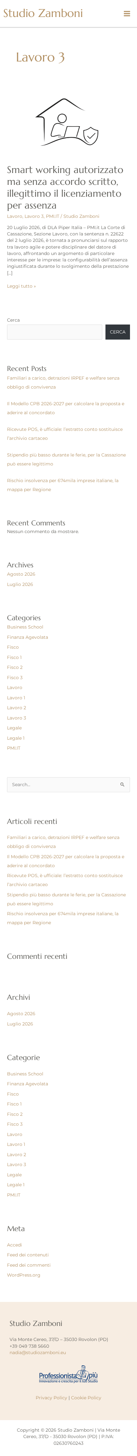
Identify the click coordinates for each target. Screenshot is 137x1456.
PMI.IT (52, 216)
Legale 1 (16, 738)
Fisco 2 (15, 667)
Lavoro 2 (16, 708)
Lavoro (14, 216)
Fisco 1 (14, 657)
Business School (25, 627)
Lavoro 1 (16, 698)
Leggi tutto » (21, 286)
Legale (14, 728)
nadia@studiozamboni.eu (38, 1352)
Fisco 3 (15, 677)
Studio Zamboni (43, 13)
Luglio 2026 (20, 584)
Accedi (14, 1245)
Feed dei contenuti (28, 1255)
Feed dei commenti (29, 1265)
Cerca (13, 320)
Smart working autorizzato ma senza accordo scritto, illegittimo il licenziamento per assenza (65, 187)
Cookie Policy (86, 1398)
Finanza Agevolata (27, 637)
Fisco (13, 647)
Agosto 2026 (21, 574)
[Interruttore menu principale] (127, 13)
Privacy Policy (51, 1398)
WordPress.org (23, 1275)
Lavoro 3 (34, 216)
